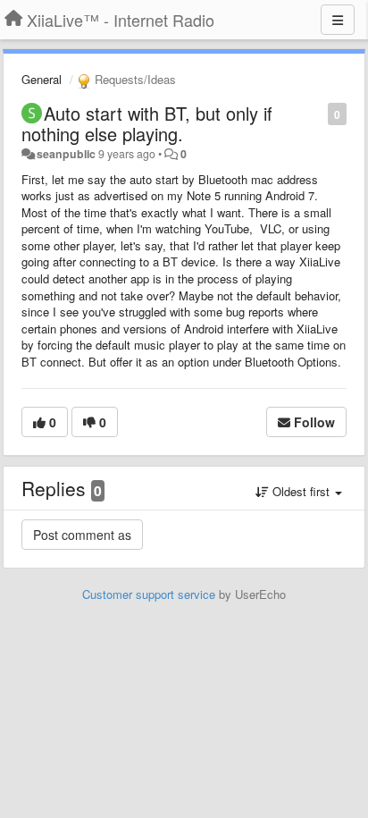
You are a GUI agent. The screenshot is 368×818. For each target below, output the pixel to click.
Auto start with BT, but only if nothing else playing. (146, 123)
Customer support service (148, 594)
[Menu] (338, 19)
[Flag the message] (318, 113)
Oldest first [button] (301, 491)
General (41, 79)
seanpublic (66, 154)
